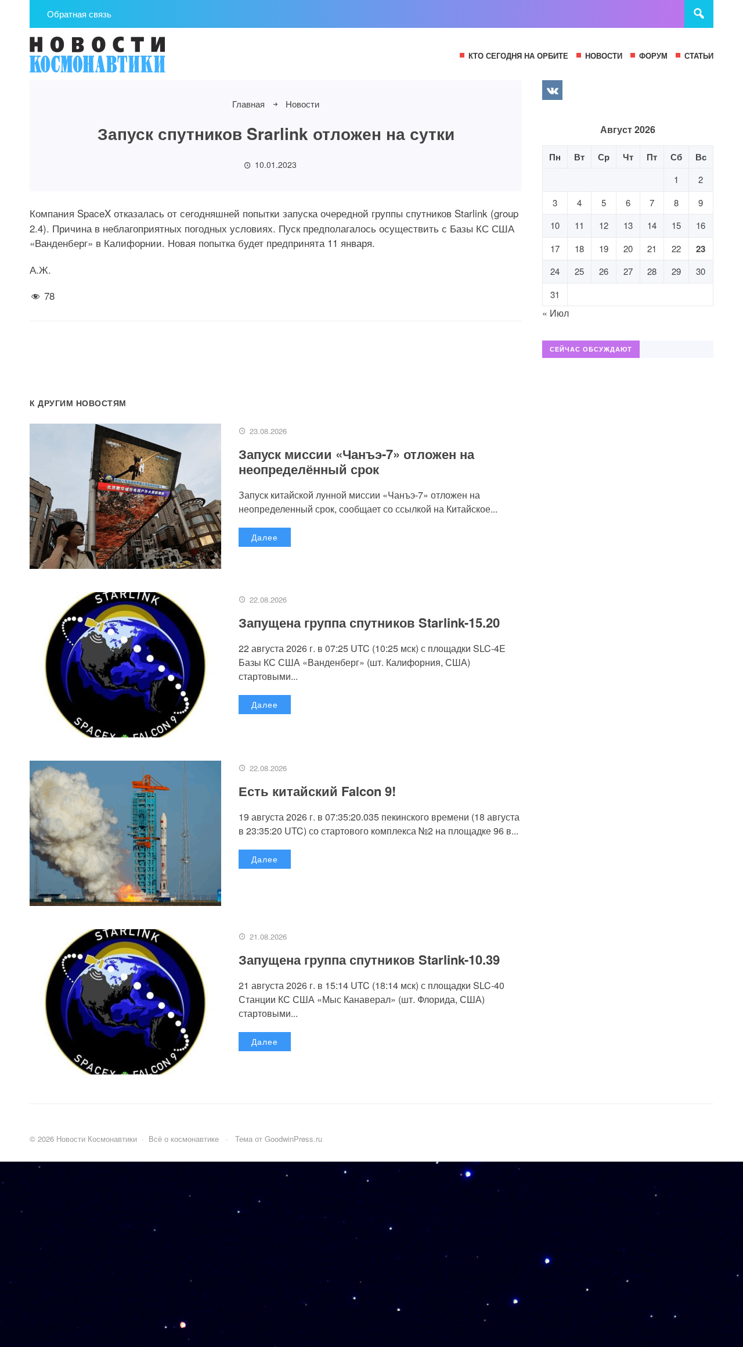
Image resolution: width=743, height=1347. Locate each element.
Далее (264, 537)
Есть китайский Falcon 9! (317, 791)
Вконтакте (552, 90)
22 (676, 248)
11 (579, 225)
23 (700, 248)
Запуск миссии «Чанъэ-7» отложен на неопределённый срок (356, 461)
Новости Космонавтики (117, 60)
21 (652, 248)
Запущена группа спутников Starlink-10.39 (369, 959)
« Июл (555, 313)
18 (579, 248)
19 (603, 248)
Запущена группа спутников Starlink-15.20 (369, 622)
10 (555, 225)
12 (603, 225)
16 (700, 225)
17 (555, 248)
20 (628, 248)
